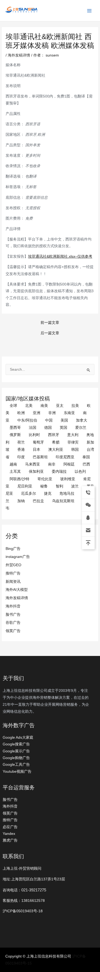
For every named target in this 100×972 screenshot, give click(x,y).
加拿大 (81, 420)
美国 (64, 420)
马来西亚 (32, 464)
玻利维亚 (67, 479)
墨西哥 (15, 428)
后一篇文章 (50, 333)
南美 (44, 406)
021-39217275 (33, 890)
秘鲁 (44, 486)
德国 (48, 428)
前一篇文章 (50, 323)
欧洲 (21, 413)
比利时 (34, 435)
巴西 (86, 464)
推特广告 (13, 573)
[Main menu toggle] (89, 10)
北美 (29, 406)
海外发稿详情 (17, 598)
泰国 (86, 457)
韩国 (75, 450)
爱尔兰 (80, 428)
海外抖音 (13, 606)
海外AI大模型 (17, 590)
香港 (21, 450)
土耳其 (15, 472)
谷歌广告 (13, 623)
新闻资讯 (13, 582)
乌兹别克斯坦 (63, 501)
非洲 (52, 413)
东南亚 (69, 413)
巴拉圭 (38, 501)
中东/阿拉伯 (27, 420)
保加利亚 (36, 472)
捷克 (47, 493)
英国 (63, 428)
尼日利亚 (24, 486)
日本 (36, 450)
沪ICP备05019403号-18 (23, 911)
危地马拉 (66, 493)
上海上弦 (8, 13)
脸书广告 (13, 615)
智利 (59, 486)
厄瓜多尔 (28, 493)
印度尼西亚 (65, 457)
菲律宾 (73, 442)
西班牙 (53, 435)
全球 (13, 406)
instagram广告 (18, 557)
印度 (21, 457)
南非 (51, 464)
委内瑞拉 (59, 472)
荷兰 (21, 442)
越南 (13, 464)
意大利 (72, 435)
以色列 (80, 472)
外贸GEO (13, 565)
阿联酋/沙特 (19, 479)
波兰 (75, 486)
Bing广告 (13, 549)
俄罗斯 (15, 435)
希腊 (55, 442)
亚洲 (36, 413)
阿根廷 (69, 464)
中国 (49, 420)
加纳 (21, 501)
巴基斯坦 (40, 457)
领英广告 (13, 631)
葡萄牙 (38, 442)
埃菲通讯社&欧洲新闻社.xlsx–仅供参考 (60, 256)
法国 (32, 428)
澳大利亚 (55, 450)
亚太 (59, 406)
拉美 (75, 406)
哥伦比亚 (44, 479)
